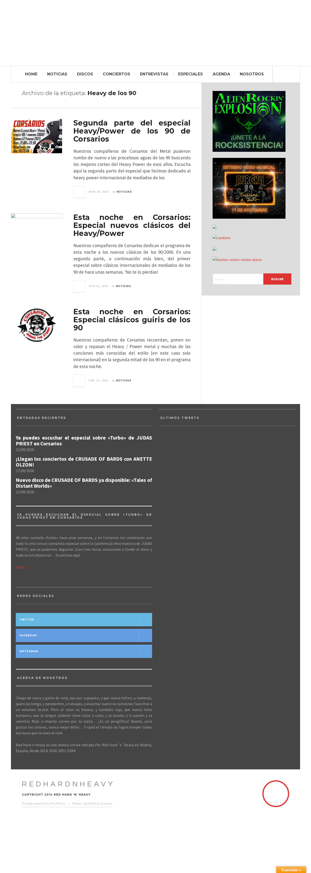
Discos (85, 74)
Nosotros (252, 74)
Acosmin (106, 803)
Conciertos (116, 74)
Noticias (57, 74)
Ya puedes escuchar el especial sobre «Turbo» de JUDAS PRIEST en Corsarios (84, 441)
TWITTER (26, 619)
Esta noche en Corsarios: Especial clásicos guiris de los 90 (131, 319)
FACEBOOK (28, 635)
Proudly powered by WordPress (43, 803)
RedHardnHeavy (68, 784)
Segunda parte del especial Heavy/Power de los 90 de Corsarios (131, 131)
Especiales (190, 74)
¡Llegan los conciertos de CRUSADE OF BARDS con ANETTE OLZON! (84, 462)
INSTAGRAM (28, 651)
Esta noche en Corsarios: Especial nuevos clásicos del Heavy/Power (131, 225)
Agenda (221, 74)
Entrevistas (154, 74)
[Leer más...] (79, 192)
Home (31, 74)
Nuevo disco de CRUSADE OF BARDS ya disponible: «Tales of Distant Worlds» (84, 483)
